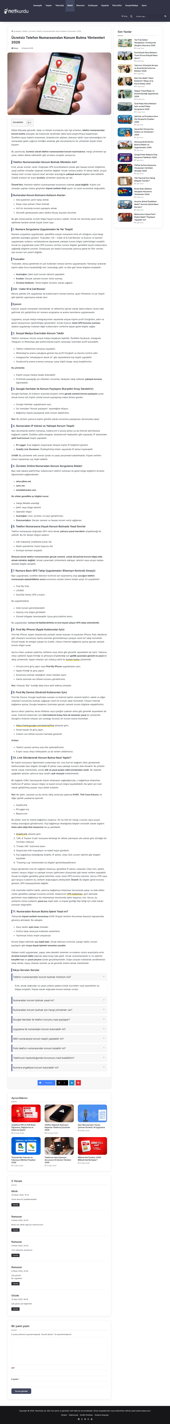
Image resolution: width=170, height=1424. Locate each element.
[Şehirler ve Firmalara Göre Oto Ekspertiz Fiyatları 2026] (125, 119)
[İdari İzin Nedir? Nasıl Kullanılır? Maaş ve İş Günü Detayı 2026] (125, 81)
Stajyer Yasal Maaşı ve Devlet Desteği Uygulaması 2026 (146, 93)
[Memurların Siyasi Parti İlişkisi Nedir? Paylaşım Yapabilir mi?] (125, 217)
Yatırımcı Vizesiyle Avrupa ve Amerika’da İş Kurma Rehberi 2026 (146, 68)
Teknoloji (59, 5)
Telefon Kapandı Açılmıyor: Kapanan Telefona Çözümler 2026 (57, 1127)
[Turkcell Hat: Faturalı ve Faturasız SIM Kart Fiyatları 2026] (26, 1146)
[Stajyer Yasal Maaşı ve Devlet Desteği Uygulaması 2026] (125, 94)
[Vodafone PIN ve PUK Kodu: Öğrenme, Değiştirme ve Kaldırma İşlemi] (26, 1113)
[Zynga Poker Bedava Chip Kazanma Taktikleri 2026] (125, 157)
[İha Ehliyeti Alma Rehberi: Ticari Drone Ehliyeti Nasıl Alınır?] (125, 55)
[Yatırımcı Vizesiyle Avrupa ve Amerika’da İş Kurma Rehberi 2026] (125, 68)
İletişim (64, 1415)
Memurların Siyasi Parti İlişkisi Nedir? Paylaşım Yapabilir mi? (144, 217)
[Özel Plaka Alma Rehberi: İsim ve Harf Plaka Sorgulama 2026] (125, 106)
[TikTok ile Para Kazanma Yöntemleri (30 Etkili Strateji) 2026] (125, 168)
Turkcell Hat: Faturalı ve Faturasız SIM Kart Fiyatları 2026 (23, 1160)
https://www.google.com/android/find (35, 725)
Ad (13, 1368)
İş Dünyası (93, 5)
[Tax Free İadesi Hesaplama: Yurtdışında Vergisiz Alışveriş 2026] (125, 43)
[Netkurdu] (16, 11)
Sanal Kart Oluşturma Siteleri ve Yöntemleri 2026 (144, 132)
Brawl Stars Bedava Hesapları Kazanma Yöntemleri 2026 (143, 191)
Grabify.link (21, 834)
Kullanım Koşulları (102, 1415)
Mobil (70, 5)
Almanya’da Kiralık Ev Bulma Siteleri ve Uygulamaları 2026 (144, 144)
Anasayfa (37, 5)
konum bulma (73, 659)
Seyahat (105, 5)
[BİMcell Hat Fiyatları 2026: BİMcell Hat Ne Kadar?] (92, 1146)
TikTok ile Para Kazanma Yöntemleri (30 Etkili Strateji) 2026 (145, 168)
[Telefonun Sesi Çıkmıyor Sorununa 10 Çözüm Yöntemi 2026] (59, 1146)
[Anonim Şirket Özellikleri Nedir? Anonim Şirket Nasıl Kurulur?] (125, 204)
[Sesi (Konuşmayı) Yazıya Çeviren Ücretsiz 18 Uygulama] (92, 1113)
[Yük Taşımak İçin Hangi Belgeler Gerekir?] (125, 181)
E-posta (15, 1379)
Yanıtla (15, 1205)
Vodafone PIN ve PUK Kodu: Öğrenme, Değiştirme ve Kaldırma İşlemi (23, 1127)
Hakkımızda (73, 1415)
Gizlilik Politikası (86, 1415)
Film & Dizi (117, 5)
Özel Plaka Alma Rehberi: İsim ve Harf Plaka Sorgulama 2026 (145, 106)
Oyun (144, 5)
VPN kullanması (74, 894)
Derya (15, 48)
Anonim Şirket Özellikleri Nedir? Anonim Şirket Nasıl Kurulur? (146, 204)
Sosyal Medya (131, 5)
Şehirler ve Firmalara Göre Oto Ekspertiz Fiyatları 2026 (146, 119)
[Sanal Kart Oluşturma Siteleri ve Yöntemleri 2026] (125, 132)
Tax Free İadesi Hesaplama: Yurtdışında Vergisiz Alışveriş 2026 (145, 42)
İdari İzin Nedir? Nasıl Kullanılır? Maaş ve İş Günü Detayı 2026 (143, 81)
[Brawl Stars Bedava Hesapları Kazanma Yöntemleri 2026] (125, 191)
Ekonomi (80, 5)
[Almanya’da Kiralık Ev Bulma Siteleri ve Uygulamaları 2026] (125, 145)
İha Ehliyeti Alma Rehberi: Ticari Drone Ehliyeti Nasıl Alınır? (146, 55)
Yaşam (49, 5)
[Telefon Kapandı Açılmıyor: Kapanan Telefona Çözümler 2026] (59, 1113)
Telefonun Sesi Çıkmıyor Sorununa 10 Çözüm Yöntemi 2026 (58, 1160)
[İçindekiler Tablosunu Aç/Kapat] (28, 122)
